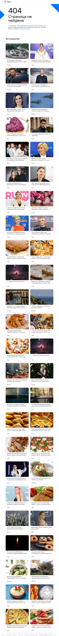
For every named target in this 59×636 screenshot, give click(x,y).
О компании (8, 634)
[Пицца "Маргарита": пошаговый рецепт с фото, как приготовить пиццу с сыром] (41, 251)
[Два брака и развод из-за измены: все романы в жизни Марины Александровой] (17, 153)
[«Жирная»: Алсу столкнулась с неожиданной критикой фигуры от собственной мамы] (41, 55)
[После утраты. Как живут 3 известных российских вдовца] (41, 79)
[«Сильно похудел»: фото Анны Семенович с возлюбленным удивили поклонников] (17, 202)
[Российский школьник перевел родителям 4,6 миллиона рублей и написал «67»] (41, 399)
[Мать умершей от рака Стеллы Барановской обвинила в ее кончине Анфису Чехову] (17, 104)
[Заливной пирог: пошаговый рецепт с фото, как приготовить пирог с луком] (17, 251)
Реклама (14, 634)
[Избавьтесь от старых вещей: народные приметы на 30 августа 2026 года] (17, 300)
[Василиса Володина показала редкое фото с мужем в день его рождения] (17, 227)
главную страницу (25, 29)
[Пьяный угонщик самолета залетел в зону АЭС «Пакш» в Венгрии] (41, 104)
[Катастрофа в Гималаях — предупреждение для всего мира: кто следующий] (17, 55)
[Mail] (5, 2)
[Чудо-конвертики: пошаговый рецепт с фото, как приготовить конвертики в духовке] (17, 423)
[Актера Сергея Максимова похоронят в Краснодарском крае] (17, 546)
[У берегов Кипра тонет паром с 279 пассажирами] (41, 300)
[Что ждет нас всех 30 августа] (41, 350)
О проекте (21, 634)
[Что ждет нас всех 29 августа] (17, 276)
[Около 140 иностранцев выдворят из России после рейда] (17, 79)
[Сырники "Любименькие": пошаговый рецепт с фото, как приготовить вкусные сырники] (17, 325)
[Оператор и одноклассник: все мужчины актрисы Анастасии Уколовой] (17, 497)
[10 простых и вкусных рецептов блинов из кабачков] (41, 472)
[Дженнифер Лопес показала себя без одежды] (41, 522)
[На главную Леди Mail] (8, 2)
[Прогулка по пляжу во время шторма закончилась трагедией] (17, 399)
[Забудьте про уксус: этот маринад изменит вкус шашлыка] (17, 374)
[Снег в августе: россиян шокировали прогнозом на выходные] (17, 522)
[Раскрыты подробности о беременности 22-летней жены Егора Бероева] (17, 177)
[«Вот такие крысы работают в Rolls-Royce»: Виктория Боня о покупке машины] (41, 177)
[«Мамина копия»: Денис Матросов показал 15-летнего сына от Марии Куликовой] (41, 153)
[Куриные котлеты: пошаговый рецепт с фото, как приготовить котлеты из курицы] (41, 497)
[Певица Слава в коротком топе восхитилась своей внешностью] (17, 472)
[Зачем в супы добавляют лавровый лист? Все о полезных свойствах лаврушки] (17, 571)
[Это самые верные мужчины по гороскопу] (41, 128)
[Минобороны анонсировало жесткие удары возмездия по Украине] (41, 571)
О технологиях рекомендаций (31, 634)
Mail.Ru (3, 634)
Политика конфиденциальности (46, 634)
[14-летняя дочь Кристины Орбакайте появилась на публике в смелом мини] (41, 227)
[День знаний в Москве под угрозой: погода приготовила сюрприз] (41, 374)
